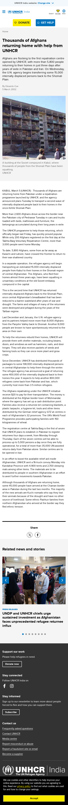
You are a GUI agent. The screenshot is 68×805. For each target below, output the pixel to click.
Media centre (9, 738)
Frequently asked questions (17, 728)
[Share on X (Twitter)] (29, 535)
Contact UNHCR (11, 733)
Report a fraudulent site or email (20, 749)
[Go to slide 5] (36, 635)
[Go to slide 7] (42, 635)
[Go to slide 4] (33, 635)
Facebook (4, 686)
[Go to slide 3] (30, 635)
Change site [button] (44, 3)
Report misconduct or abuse (17, 744)
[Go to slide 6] (39, 635)
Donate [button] (58, 14)
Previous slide (5, 580)
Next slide (62, 580)
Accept (34, 798)
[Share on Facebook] (37, 535)
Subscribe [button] (11, 712)
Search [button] (51, 13)
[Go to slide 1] (23, 635)
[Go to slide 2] (26, 635)
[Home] (18, 12)
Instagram (12, 686)
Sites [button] (64, 13)
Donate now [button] (12, 664)
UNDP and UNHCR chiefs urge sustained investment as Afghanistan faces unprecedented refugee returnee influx (32, 619)
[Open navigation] (3, 12)
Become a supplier (12, 754)
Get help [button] (47, 23)
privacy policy (24, 786)
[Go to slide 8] (45, 635)
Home (5, 31)
